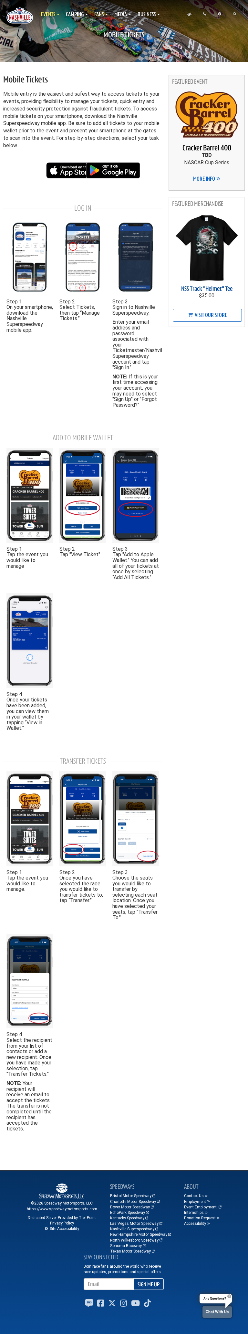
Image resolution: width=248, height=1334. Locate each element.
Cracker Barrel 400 (206, 147)
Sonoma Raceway (126, 1245)
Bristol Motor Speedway (130, 1196)
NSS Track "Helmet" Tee (206, 288)
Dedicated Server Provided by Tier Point (62, 1217)
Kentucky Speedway (127, 1218)
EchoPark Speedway (127, 1212)
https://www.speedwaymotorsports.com (62, 1209)
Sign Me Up (149, 1284)
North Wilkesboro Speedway (134, 1240)
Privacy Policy (62, 1223)
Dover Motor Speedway (130, 1207)
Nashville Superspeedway (132, 1229)
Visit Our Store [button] (210, 315)
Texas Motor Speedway (130, 1251)
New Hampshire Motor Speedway (138, 1234)
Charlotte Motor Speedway (133, 1201)
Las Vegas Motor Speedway (134, 1223)
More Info (204, 179)
